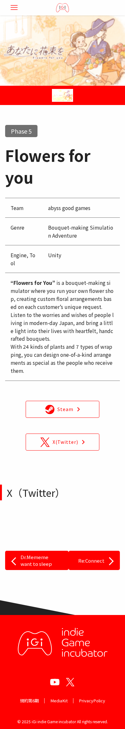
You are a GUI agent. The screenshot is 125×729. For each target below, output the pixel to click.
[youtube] (54, 682)
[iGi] (62, 7)
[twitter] (70, 682)
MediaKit (59, 701)
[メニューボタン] (14, 7)
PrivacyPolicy (92, 701)
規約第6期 (29, 701)
